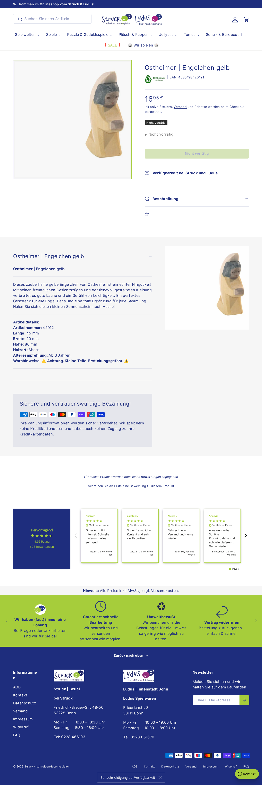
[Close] (160, 777)
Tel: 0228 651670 (138, 737)
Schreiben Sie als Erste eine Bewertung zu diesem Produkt (131, 486)
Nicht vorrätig (197, 153)
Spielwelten (25, 34)
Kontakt (20, 695)
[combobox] (52, 18)
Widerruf (21, 727)
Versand (180, 107)
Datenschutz (24, 703)
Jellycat (166, 34)
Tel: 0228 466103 (69, 737)
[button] (246, 19)
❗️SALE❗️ (112, 45)
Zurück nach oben (129, 656)
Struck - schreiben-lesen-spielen (47, 766)
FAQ (16, 735)
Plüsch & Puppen (134, 34)
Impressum (23, 719)
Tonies (189, 34)
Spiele (51, 34)
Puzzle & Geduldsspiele (87, 34)
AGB (17, 687)
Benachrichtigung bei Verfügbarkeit (128, 777)
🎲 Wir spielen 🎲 (143, 45)
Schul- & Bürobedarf (224, 34)
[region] (160, 535)
